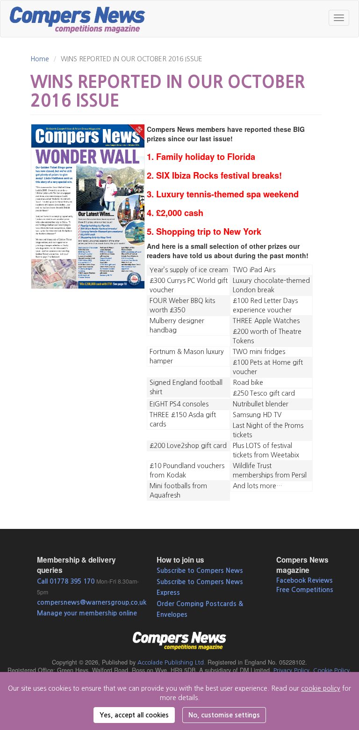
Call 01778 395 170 (65, 581)
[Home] (81, 18)
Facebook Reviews (304, 580)
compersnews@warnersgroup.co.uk (91, 602)
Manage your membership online (87, 613)
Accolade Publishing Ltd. (171, 662)
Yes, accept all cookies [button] (134, 715)
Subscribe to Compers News (200, 570)
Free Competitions (304, 589)
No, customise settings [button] (224, 715)
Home (39, 59)
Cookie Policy (331, 670)
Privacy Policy (291, 670)
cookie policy (320, 688)
